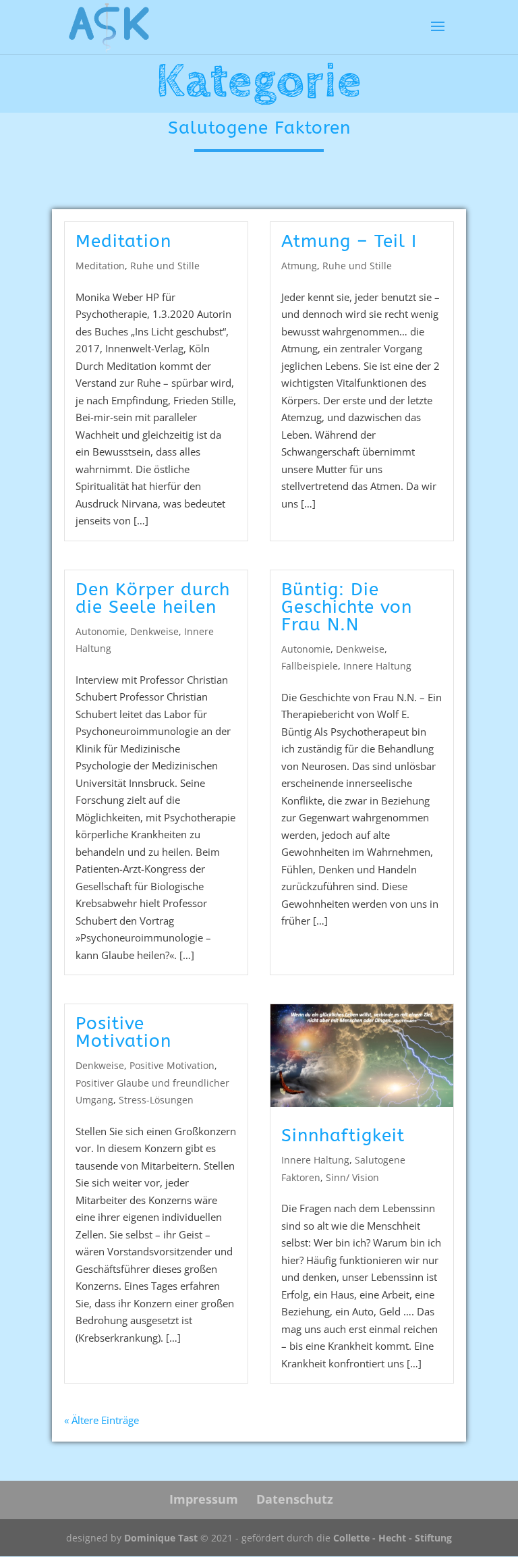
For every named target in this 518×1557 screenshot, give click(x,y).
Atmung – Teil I (349, 241)
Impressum (203, 1499)
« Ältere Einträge (101, 1420)
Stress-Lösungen (156, 1099)
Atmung (299, 265)
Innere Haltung (377, 665)
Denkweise (154, 631)
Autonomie (100, 631)
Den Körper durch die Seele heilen (153, 598)
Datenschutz (294, 1499)
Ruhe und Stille (165, 265)
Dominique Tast (161, 1537)
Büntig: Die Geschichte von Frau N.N (346, 607)
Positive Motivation (123, 1032)
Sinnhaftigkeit (343, 1135)
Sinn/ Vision (352, 1177)
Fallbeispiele (309, 665)
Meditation (123, 241)
